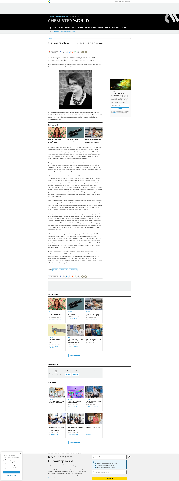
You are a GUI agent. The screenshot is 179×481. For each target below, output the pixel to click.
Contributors (73, 453)
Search (87, 16)
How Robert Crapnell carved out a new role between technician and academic (93, 141)
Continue (108, 478)
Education (121, 1)
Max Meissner (92, 345)
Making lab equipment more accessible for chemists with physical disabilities (56, 429)
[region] (11, 466)
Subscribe (65, 16)
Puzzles (73, 31)
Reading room (67, 31)
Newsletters (56, 31)
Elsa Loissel (54, 408)
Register (58, 16)
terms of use (115, 112)
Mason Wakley (92, 320)
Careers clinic (73, 269)
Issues (67, 453)
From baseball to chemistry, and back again (93, 402)
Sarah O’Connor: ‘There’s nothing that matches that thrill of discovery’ (55, 141)
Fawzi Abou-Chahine (54, 347)
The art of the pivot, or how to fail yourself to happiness (93, 340)
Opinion (51, 311)
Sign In (52, 16)
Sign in (49, 477)
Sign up (120, 108)
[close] (102, 48)
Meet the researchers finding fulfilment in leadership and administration (75, 429)
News (69, 337)
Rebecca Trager (56, 320)
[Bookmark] (85, 52)
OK (11, 471)
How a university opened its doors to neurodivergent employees (56, 403)
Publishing (116, 1)
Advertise (57, 453)
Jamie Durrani (74, 346)
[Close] (20, 453)
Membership (128, 1)
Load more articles (75, 355)
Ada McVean (73, 318)
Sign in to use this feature (95, 48)
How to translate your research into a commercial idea (56, 341)
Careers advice (63, 269)
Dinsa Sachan (74, 434)
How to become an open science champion (74, 402)
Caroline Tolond (55, 47)
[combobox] (78, 16)
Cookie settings (11, 475)
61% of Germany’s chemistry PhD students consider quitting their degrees (75, 341)
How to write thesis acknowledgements (72, 140)
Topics (62, 453)
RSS (80, 453)
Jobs (62, 31)
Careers (50, 38)
